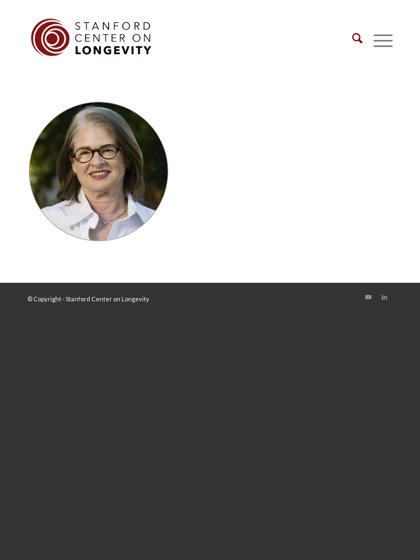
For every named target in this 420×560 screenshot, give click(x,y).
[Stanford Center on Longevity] (90, 40)
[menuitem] (352, 40)
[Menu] (378, 40)
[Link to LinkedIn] (384, 297)
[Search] (352, 40)
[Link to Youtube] (368, 297)
